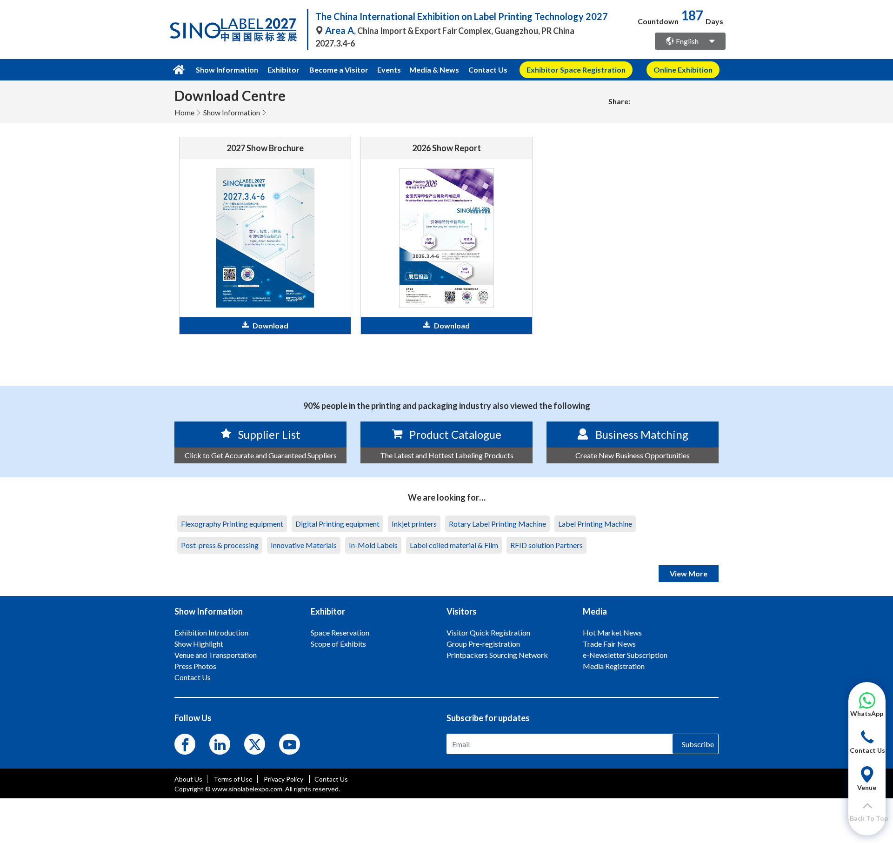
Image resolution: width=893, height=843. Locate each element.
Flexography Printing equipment (232, 523)
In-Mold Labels (373, 545)
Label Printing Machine (595, 523)
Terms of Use (233, 779)
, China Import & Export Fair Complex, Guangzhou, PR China (449, 31)
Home (184, 112)
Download (270, 325)
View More (688, 573)
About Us (188, 779)
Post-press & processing (220, 545)
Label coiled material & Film (454, 545)
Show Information (231, 112)
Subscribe (698, 744)
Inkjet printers (414, 523)
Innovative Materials (304, 545)
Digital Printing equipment (337, 523)
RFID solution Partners (546, 545)
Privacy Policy (284, 779)
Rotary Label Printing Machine (497, 523)
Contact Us (487, 69)
